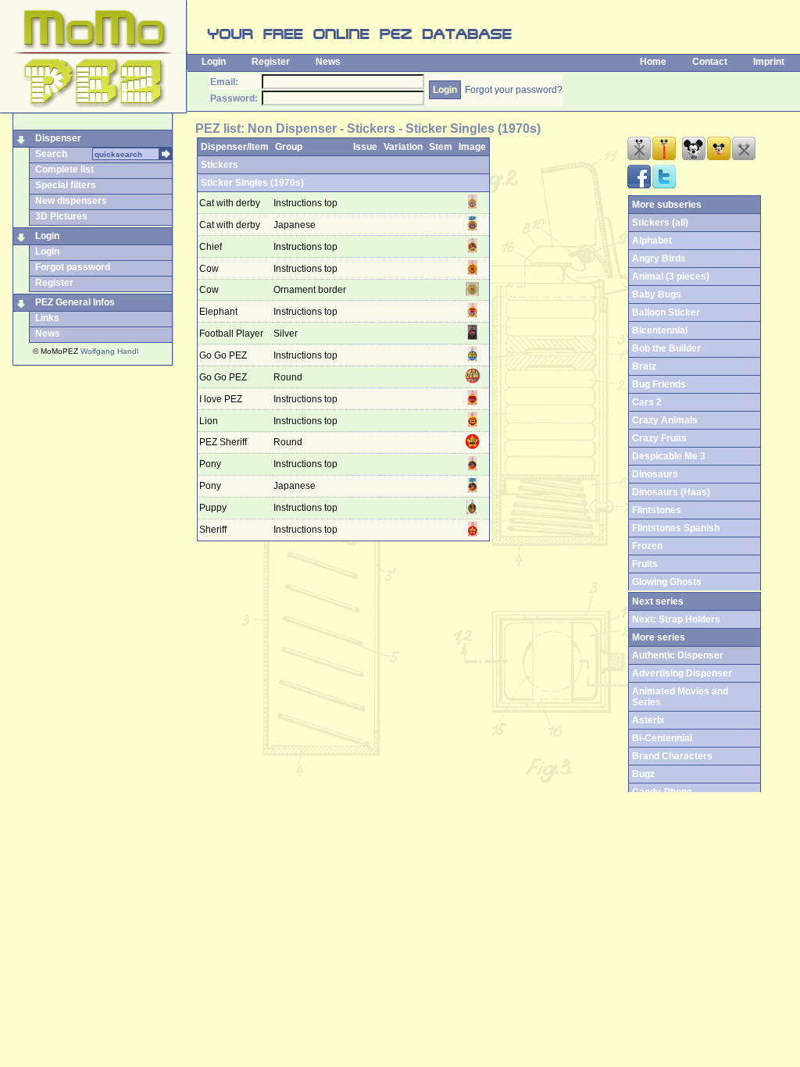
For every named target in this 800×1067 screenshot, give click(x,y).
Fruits (645, 563)
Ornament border (310, 289)
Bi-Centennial (662, 738)
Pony (210, 464)
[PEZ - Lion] (472, 424)
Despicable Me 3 (668, 456)
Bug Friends (659, 384)
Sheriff (213, 529)
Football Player (231, 333)
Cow (209, 268)
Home (653, 61)
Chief (210, 246)
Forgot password (72, 267)
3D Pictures (61, 216)
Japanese (295, 224)
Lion (208, 421)
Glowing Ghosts (667, 581)
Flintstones (656, 510)
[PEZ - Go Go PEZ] (472, 358)
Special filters (65, 185)
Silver (286, 333)
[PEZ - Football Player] (472, 336)
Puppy (213, 507)
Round (289, 377)
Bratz (644, 366)
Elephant (218, 311)
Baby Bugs (656, 294)
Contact (709, 61)
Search (51, 153)
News (328, 61)
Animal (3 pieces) (670, 276)
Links (47, 317)
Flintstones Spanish (676, 528)
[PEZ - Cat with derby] (472, 206)
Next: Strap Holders (676, 619)
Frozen (647, 546)
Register (271, 61)
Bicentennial (660, 330)
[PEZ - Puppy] (471, 511)
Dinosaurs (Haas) (671, 492)
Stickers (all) (660, 222)
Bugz (643, 774)
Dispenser (58, 138)
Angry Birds (659, 258)
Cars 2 (647, 402)
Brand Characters (672, 756)
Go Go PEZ (223, 355)
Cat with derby (229, 203)
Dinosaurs (655, 474)
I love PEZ (220, 399)
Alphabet (652, 240)
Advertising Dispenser (682, 673)
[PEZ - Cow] (472, 271)
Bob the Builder (666, 348)
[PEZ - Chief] (472, 249)
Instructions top (306, 203)
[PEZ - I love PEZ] (472, 402)
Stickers (219, 164)
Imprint (768, 61)
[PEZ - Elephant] (472, 314)
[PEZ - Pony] (472, 467)
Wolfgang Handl (109, 351)
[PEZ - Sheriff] (472, 533)
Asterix (648, 720)
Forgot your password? (513, 89)
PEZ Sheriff (223, 442)
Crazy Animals (665, 420)
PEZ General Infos (75, 302)
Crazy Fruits (659, 438)
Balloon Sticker (666, 312)
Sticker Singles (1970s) (252, 182)
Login (214, 61)
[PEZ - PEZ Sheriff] (472, 446)
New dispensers (71, 200)
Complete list (64, 169)
